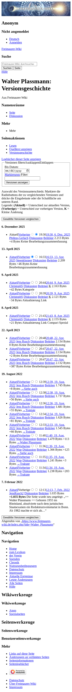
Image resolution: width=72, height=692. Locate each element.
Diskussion (36, 238)
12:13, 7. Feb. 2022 (58, 489)
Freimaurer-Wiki (12, 49)
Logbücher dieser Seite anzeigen (21, 159)
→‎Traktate (28, 410)
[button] (29, 162)
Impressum (15, 687)
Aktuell (13, 257)
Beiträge (48, 238)
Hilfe (5, 71)
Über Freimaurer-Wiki (22, 683)
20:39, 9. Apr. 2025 (58, 293)
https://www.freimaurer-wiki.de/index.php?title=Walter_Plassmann (27, 522)
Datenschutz (16, 680)
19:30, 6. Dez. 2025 (58, 234)
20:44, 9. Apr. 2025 (58, 282)
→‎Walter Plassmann (29, 442)
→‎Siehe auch (29, 388)
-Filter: (16, 174)
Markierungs (12, 174)
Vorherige (24, 234)
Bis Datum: (11, 167)
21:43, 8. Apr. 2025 (58, 315)
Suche (6, 56)
